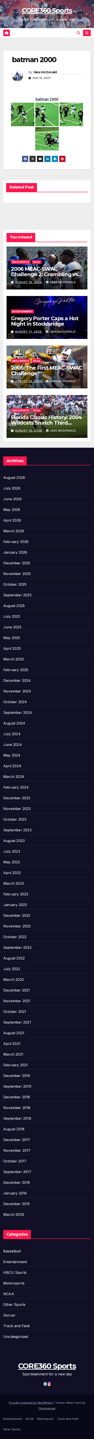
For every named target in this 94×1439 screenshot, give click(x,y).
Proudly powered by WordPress (31, 1402)
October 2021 (14, 1011)
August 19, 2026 (29, 282)
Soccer (9, 1315)
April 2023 (12, 873)
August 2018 (13, 1129)
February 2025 (15, 670)
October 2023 (14, 819)
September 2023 (17, 830)
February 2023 (15, 894)
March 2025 (13, 659)
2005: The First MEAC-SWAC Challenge (46, 370)
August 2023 (14, 841)
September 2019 (17, 1086)
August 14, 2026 (29, 381)
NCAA (36, 262)
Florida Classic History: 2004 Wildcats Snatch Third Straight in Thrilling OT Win (46, 422)
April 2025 (12, 648)
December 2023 (16, 798)
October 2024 (15, 702)
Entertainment (22, 311)
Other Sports (14, 1304)
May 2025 (11, 638)
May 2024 (12, 755)
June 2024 (12, 744)
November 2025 (17, 574)
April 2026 (12, 520)
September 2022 (17, 947)
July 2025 (11, 616)
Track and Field (16, 1326)
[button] (78, 33)
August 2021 (13, 1033)
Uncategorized (15, 1336)
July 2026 (11, 488)
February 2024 (16, 787)
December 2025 (16, 563)
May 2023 (11, 862)
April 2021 (11, 1043)
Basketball (12, 1251)
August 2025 (14, 606)
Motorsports (13, 1283)
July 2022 (11, 969)
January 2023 (15, 905)
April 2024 (12, 766)
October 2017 (14, 1161)
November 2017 (17, 1150)
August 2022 (14, 958)
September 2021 (17, 1022)
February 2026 (16, 541)
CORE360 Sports (47, 11)
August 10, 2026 (29, 430)
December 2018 (16, 1097)
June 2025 (12, 627)
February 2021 (15, 1065)
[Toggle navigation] (87, 33)
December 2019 (16, 1075)
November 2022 (17, 926)
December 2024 (17, 680)
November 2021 (16, 1001)
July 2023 (11, 851)
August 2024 (14, 723)
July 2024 (12, 734)
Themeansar (46, 1408)
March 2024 (13, 776)
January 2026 (15, 552)
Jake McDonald (45, 72)
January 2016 (15, 1193)
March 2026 (13, 531)
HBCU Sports (20, 262)
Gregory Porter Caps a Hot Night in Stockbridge (44, 321)
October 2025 (14, 584)
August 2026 (14, 477)
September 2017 (17, 1172)
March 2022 (13, 979)
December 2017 (16, 1140)
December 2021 (16, 990)
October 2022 (14, 937)
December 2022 (16, 915)
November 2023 (17, 808)
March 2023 (13, 883)
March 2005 (13, 1214)
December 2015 (16, 1204)
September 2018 (17, 1118)
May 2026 (11, 509)
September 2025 (17, 595)
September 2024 (17, 712)
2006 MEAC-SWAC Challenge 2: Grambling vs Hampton (44, 274)
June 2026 (12, 499)
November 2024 (17, 691)
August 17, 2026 (29, 331)
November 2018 (17, 1108)
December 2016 (16, 1182)
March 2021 (13, 1054)
